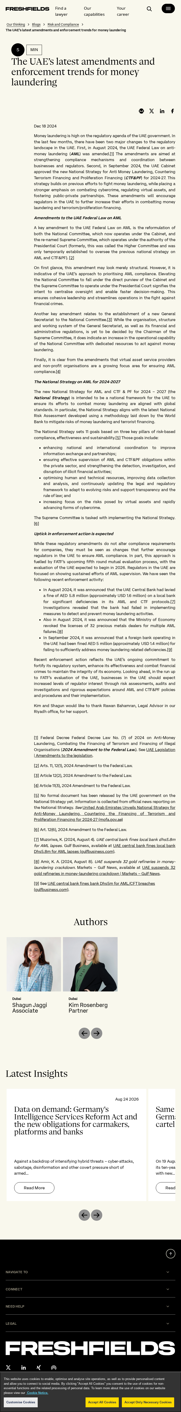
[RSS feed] (54, 1367)
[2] (71, 257)
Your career (123, 11)
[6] (36, 523)
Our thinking (16, 24)
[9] (169, 649)
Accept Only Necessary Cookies (148, 1402)
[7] (172, 601)
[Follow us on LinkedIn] (23, 1367)
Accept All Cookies (102, 1402)
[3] (109, 319)
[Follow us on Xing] (38, 1367)
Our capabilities (94, 11)
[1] (112, 153)
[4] (58, 371)
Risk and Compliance (63, 24)
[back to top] (170, 1253)
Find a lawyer (61, 11)
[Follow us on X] (8, 1367)
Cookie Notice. (37, 1393)
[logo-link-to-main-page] (27, 10)
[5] (118, 437)
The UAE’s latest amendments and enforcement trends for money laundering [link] (66, 30)
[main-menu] (168, 8)
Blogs (36, 24)
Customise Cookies (20, 1402)
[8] (60, 631)
